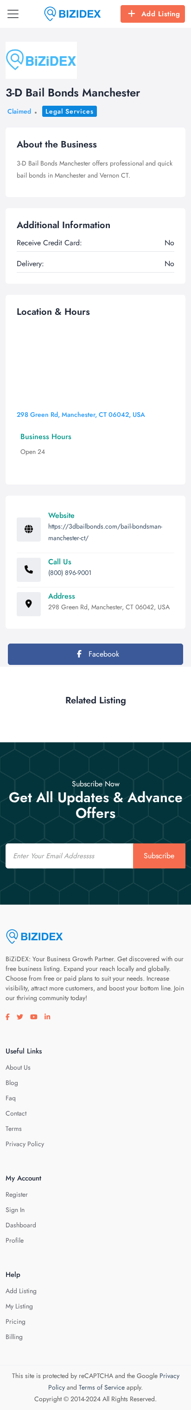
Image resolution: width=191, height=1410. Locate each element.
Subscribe (159, 855)
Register (17, 1194)
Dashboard (21, 1225)
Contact (16, 1113)
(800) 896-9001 (69, 572)
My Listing (19, 1306)
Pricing (15, 1321)
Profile (15, 1240)
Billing (14, 1336)
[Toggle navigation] (13, 14)
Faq (11, 1098)
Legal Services (69, 111)
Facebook (102, 654)
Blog (12, 1082)
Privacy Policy (25, 1143)
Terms (14, 1128)
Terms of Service (102, 1387)
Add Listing (160, 14)
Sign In (15, 1209)
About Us (18, 1067)
